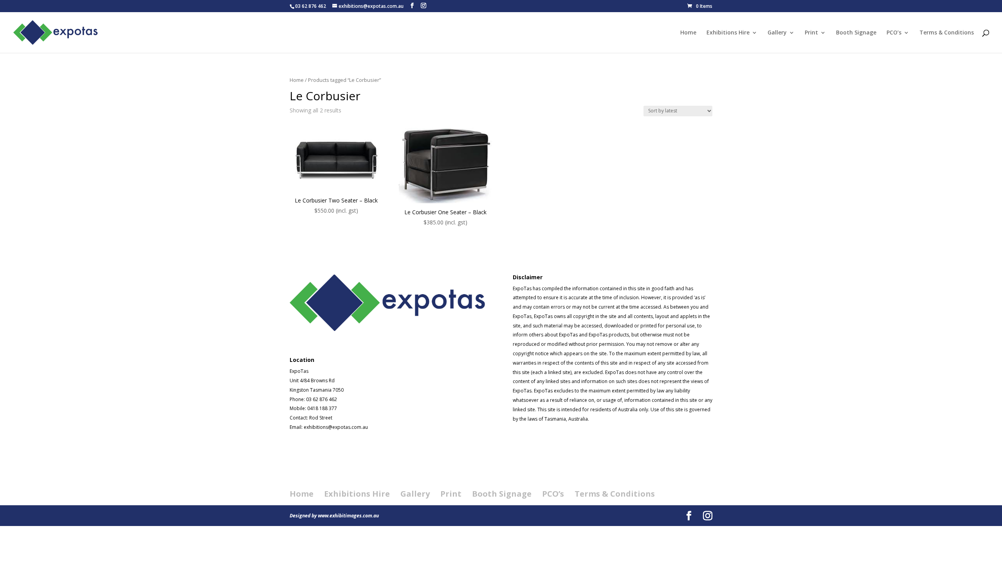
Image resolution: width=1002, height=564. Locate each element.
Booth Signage (856, 33)
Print (811, 33)
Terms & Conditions (946, 33)
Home (688, 33)
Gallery (777, 33)
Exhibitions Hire (728, 33)
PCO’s (894, 33)
